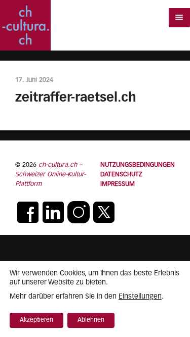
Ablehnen (91, 320)
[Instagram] (78, 212)
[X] (104, 212)
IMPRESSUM (117, 184)
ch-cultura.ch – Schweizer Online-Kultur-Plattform (50, 174)
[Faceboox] (28, 212)
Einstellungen (140, 296)
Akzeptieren (36, 320)
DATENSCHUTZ (121, 174)
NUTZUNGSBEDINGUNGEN (137, 165)
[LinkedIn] (53, 212)
